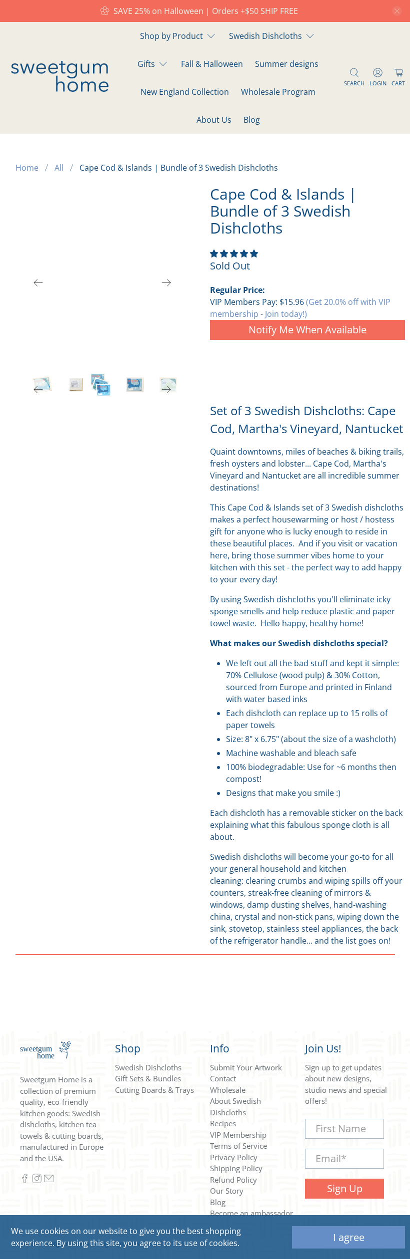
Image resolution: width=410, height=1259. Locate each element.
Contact (223, 1078)
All (59, 168)
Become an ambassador (251, 1213)
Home (27, 168)
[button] (234, 253)
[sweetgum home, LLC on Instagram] (37, 1181)
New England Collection (184, 91)
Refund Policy (233, 1180)
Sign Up (344, 1188)
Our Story (227, 1191)
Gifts (146, 63)
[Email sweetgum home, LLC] (49, 1181)
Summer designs (286, 63)
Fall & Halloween (212, 63)
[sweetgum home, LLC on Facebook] (25, 1181)
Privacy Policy (234, 1157)
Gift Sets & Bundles (148, 1078)
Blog (252, 119)
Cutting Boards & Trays (154, 1090)
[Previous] (39, 283)
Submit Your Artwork (246, 1067)
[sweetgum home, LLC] (59, 88)
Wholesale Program (278, 91)
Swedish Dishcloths (265, 35)
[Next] (167, 283)
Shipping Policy (236, 1168)
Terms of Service (238, 1146)
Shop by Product (171, 35)
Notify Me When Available (307, 329)
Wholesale (228, 1090)
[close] (397, 11)
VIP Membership (238, 1135)
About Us (214, 119)
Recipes (223, 1123)
